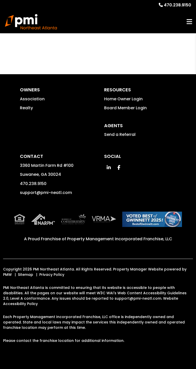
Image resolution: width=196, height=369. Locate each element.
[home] (31, 21)
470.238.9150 (177, 5)
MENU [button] (189, 22)
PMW (7, 274)
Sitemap (25, 274)
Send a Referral (120, 134)
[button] (108, 167)
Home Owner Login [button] (123, 99)
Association (32, 99)
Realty (26, 108)
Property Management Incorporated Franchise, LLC (119, 239)
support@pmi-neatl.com (46, 193)
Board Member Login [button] (125, 108)
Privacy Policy (51, 274)
